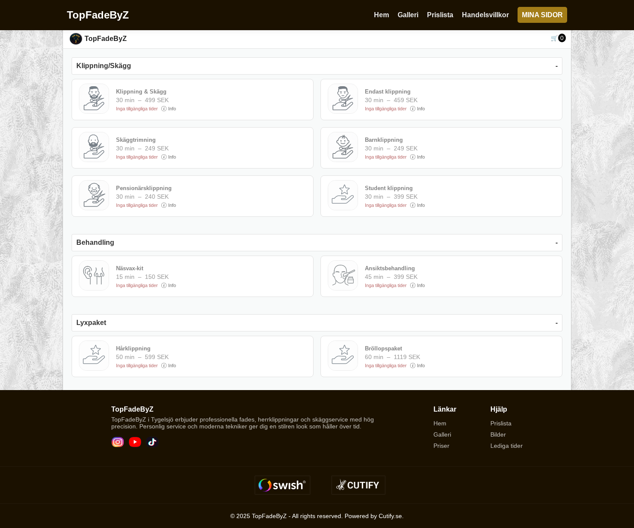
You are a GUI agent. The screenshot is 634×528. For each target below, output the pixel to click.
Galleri (408, 15)
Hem (381, 15)
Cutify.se (390, 515)
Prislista (440, 15)
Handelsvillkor (485, 15)
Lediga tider (506, 445)
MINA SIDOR (542, 15)
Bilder (498, 434)
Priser (441, 445)
